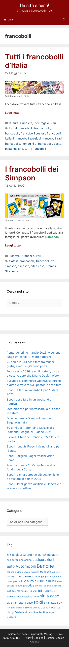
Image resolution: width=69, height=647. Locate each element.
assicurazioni (43, 559)
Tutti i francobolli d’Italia (34, 61)
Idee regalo (41, 123)
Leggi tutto (12, 112)
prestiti (27, 585)
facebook (45, 571)
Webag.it (49, 634)
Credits (34, 641)
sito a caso (26, 602)
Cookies (38, 637)
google (44, 576)
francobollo (12, 143)
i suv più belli (15, 581)
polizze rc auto (14, 585)
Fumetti (14, 256)
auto (11, 566)
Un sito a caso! (34, 5)
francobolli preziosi (28, 138)
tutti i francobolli (36, 148)
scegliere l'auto (30, 596)
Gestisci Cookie (55, 637)
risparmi (35, 590)
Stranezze (27, 256)
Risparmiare (49, 591)
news (59, 581)
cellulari (26, 572)
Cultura (14, 123)
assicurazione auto (45, 554)
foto (37, 576)
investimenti (54, 576)
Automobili (26, 566)
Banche (45, 566)
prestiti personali (54, 586)
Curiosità (26, 123)
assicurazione (22, 554)
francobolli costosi (33, 133)
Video (19, 612)
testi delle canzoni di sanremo (19, 608)
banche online (14, 572)
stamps (51, 266)
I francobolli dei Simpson (31, 173)
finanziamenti (24, 576)
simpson (23, 266)
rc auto (24, 591)
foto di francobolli (20, 128)
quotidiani (11, 591)
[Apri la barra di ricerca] (64, 19)
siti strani (12, 602)
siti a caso (37, 266)
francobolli (12, 133)
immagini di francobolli (37, 143)
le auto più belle (35, 581)
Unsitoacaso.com (17, 634)
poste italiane (14, 148)
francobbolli (42, 128)
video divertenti (35, 612)
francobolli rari (52, 138)
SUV (59, 602)
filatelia (14, 261)
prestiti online (39, 586)
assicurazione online (19, 559)
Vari (53, 123)
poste (57, 143)
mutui (52, 581)
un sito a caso (40, 607)
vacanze (54, 607)
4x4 (9, 555)
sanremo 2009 (14, 596)
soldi (38, 602)
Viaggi (10, 612)
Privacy (27, 637)
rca (18, 590)
